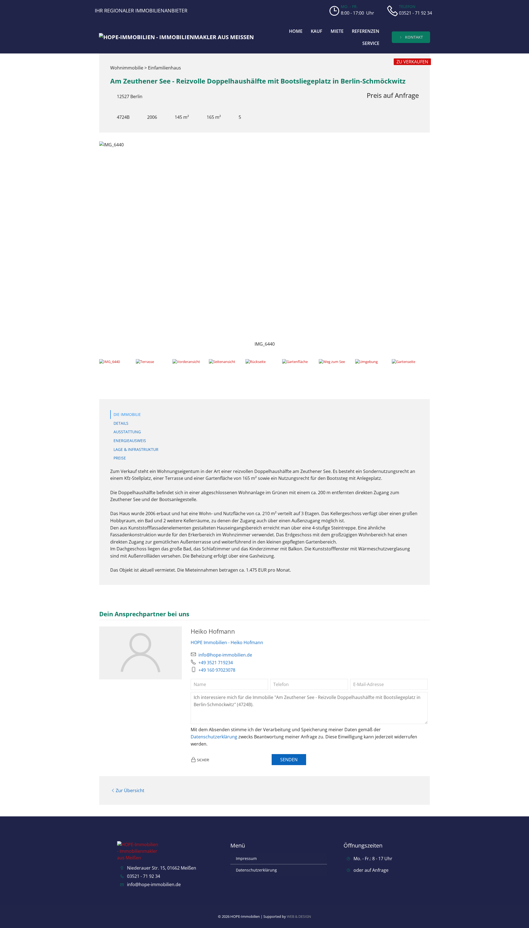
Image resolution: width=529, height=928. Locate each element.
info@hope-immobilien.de (225, 655)
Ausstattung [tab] (127, 431)
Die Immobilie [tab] (127, 414)
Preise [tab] (120, 458)
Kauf (316, 31)
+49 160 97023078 (216, 670)
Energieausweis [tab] (130, 440)
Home (296, 31)
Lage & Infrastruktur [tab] (136, 449)
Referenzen (365, 31)
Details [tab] (121, 423)
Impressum (246, 858)
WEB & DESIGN (299, 916)
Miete (337, 31)
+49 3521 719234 (215, 663)
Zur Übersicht (130, 790)
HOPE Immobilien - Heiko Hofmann (227, 642)
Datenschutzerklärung (214, 737)
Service (370, 43)
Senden (289, 760)
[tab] (115, 368)
